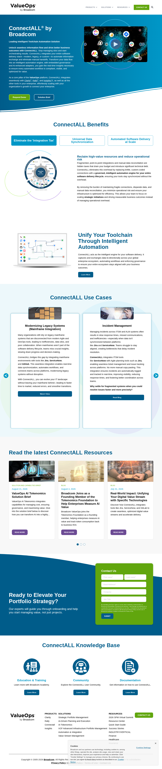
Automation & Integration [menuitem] (70, 732)
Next (156, 375)
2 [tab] (81, 544)
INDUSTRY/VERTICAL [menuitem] (120, 732)
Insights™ (48, 80)
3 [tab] (84, 544)
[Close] (155, 743)
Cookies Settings (143, 748)
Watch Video (45, 394)
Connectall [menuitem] (50, 725)
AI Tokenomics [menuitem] (65, 725)
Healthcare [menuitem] (114, 739)
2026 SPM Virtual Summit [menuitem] (121, 717)
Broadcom (49, 759)
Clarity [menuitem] (48, 717)
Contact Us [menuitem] (141, 7)
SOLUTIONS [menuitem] (106, 7)
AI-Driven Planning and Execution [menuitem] (74, 721)
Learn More (85, 275)
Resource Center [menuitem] (117, 721)
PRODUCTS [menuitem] (90, 7)
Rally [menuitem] (47, 721)
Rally (35, 80)
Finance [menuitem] (112, 736)
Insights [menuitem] (48, 728)
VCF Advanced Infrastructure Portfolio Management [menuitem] (82, 728)
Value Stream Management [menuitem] (71, 736)
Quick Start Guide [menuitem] (117, 725)
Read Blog (117, 397)
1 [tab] (78, 544)
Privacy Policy (58, 763)
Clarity (27, 80)
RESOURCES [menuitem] (122, 7)
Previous (6, 375)
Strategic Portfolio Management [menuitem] (73, 717)
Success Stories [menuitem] (116, 728)
